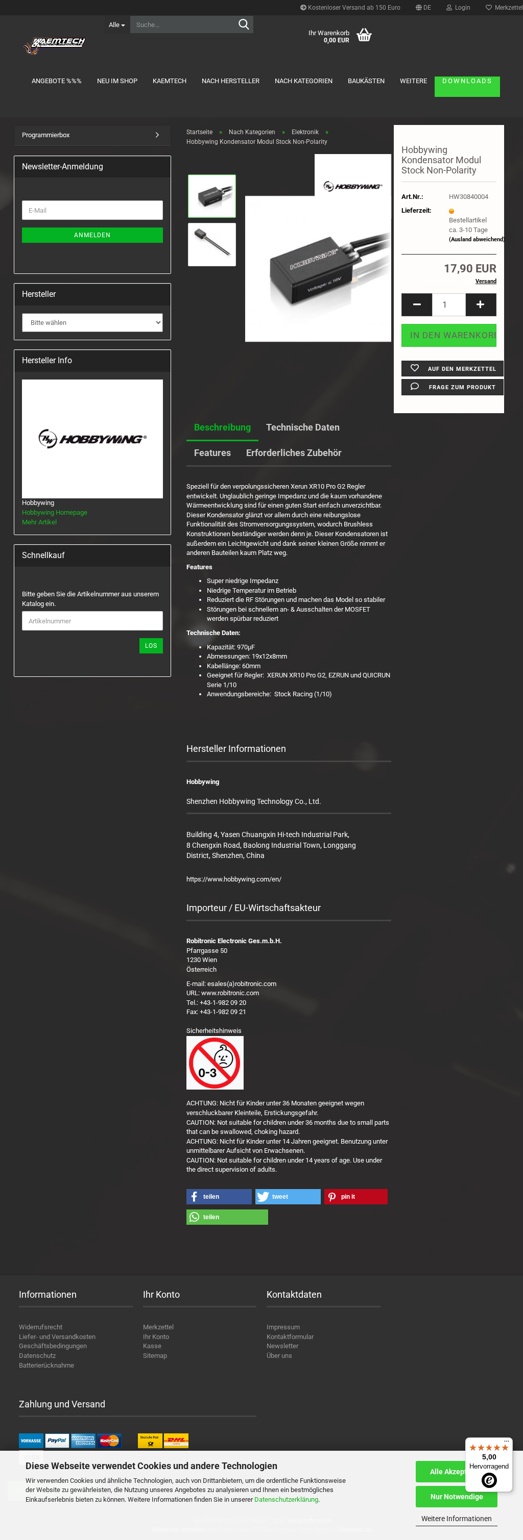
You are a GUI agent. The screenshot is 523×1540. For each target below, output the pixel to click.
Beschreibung (222, 427)
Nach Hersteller (230, 81)
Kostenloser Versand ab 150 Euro (353, 7)
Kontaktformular (290, 1337)
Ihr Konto (156, 1337)
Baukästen (366, 81)
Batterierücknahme (46, 1365)
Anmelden (92, 235)
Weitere (413, 81)
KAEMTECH (169, 81)
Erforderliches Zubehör (294, 452)
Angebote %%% (57, 81)
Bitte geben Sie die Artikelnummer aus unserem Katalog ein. (90, 599)
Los (151, 645)
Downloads (467, 81)
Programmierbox (45, 135)
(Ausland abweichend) (477, 239)
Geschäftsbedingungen (53, 1346)
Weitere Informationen (456, 1518)
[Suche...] (244, 25)
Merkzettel (158, 1327)
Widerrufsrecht (40, 1327)
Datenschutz (37, 1355)
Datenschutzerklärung (286, 1499)
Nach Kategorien (303, 81)
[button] (423, 7)
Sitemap (155, 1355)
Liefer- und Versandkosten (57, 1337)
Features (212, 452)
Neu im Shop (117, 81)
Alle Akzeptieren (457, 1472)
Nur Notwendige (457, 1497)
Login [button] (461, 7)
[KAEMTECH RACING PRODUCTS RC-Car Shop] (55, 46)
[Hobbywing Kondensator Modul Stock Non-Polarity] (318, 268)
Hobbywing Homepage (54, 512)
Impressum (283, 1327)
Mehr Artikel (39, 522)
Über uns (279, 1355)
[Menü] (507, 1443)
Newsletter (282, 1346)
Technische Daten (303, 427)
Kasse (152, 1346)
